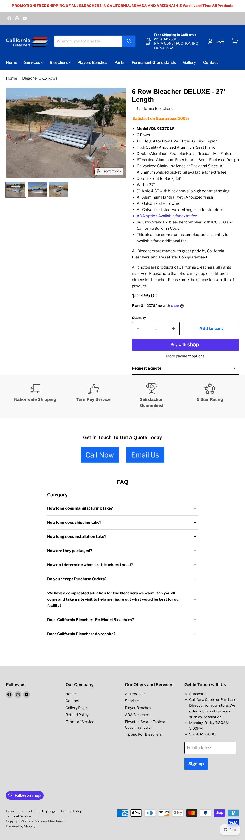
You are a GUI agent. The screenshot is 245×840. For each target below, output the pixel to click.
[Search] (128, 41)
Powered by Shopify (20, 826)
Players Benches (92, 62)
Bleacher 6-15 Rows (39, 78)
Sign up (196, 763)
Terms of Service (80, 722)
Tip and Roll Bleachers (143, 734)
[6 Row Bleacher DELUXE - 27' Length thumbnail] (16, 189)
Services (32, 62)
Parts (119, 62)
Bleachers (59, 62)
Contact (210, 62)
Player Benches (138, 708)
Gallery (189, 62)
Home (11, 62)
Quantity (139, 318)
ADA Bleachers (137, 715)
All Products (135, 694)
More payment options (185, 356)
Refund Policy (77, 715)
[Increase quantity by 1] (173, 328)
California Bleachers (155, 108)
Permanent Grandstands (154, 62)
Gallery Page (76, 708)
